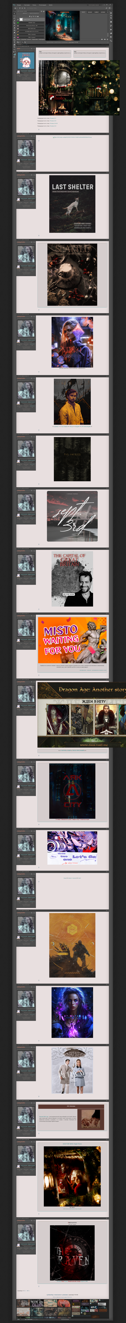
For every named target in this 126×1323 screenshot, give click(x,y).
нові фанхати (83, 670)
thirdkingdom (42, 39)
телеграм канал (94, 5)
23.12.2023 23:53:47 (23, 488)
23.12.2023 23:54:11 (23, 613)
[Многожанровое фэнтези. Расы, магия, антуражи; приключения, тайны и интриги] (95, 1316)
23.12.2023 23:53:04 (23, 314)
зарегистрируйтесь (34, 13)
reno (18, 48)
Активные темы (32, 8)
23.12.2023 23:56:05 (23, 1100)
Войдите (25, 13)
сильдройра (21, 136)
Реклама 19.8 (53, 120)
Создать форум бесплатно (66, 1297)
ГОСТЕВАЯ (64, 426)
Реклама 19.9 (53, 126)
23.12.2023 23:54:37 (23, 759)
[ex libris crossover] (101, 1301)
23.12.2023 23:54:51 (23, 828)
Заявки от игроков (72, 878)
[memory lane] (102, 1304)
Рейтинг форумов (56, 1297)
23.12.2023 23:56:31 (23, 1218)
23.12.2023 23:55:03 (23, 871)
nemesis (29, 39)
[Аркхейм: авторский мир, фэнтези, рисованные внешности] (103, 1310)
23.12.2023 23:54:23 (23, 679)
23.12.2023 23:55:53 (23, 1045)
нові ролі (89, 670)
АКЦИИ (77, 426)
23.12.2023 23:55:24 (23, 910)
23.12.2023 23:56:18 (23, 1139)
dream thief (23, 39)
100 (26, 44)
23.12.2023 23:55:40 (23, 984)
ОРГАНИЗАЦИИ (86, 426)
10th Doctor (65, 1208)
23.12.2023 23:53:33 (23, 434)
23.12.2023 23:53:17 (23, 376)
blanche (18, 39)
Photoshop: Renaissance (54, 42)
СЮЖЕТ (56, 426)
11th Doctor (71, 1208)
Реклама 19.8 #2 (54, 123)
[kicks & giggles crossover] (94, 1310)
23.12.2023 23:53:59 (23, 548)
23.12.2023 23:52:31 (23, 172)
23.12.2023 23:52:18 (23, 46)
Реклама (65, 42)
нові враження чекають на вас (99, 670)
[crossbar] (76, 1313)
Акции (65, 878)
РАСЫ (71, 426)
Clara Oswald (78, 1208)
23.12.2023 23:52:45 (23, 239)
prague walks (35, 39)
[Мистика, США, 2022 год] (85, 1307)
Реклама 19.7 (53, 118)
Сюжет (79, 878)
